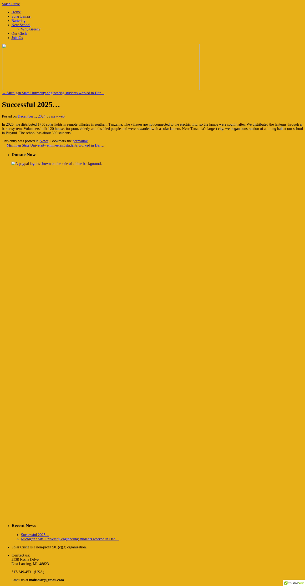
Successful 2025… (35, 535)
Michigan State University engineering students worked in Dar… (53, 93)
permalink (80, 141)
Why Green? (30, 29)
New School (20, 25)
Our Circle (19, 33)
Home (16, 12)
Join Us (17, 38)
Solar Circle (11, 4)
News (44, 141)
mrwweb (58, 116)
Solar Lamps (20, 16)
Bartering (18, 21)
